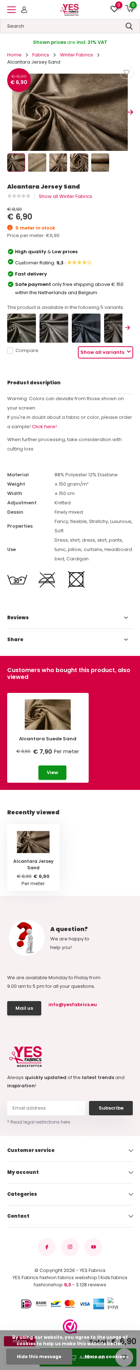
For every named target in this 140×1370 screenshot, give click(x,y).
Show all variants (102, 352)
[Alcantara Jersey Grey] (53, 328)
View (52, 772)
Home (14, 54)
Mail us (24, 1008)
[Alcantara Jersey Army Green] (21, 328)
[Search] (129, 26)
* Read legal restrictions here (38, 1122)
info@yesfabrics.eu (71, 1004)
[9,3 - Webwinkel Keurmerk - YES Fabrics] (70, 1326)
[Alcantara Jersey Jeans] (86, 328)
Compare (26, 350)
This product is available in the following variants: (65, 307)
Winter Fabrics (76, 54)
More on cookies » (107, 1356)
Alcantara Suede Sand (47, 739)
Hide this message (39, 1356)
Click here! (44, 426)
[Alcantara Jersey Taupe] (118, 328)
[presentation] (10, 112)
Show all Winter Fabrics (65, 196)
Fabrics (40, 54)
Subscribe (111, 1108)
